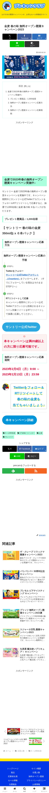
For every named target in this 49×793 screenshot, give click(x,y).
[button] (32, 44)
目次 (21, 86)
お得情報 (36, 784)
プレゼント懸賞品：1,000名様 (23, 99)
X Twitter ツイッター (27, 433)
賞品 (13, 772)
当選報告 (13, 784)
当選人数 (36, 772)
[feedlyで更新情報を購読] (13, 471)
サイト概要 (36, 768)
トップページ (13, 768)
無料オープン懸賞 (36, 776)
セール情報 (13, 780)
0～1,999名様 (10, 433)
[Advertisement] (24, 149)
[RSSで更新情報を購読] (36, 471)
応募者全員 (13, 776)
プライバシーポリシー (36, 780)
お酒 (40, 433)
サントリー (9, 437)
